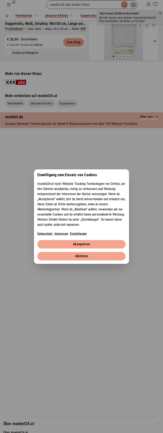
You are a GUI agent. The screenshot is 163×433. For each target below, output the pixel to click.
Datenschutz (45, 233)
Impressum (61, 233)
